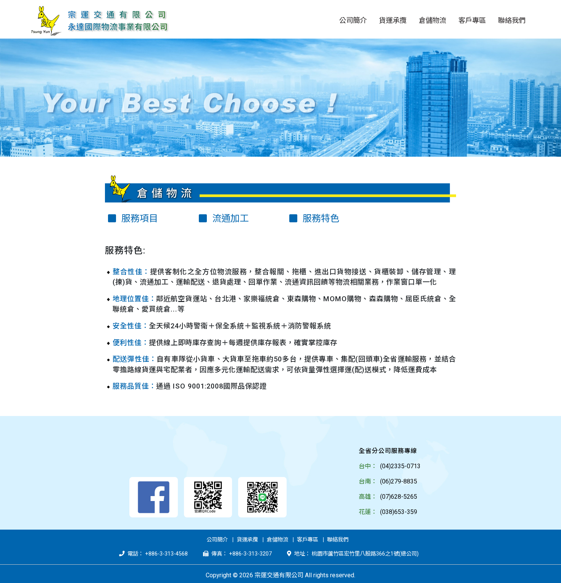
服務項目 (138, 218)
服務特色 (319, 218)
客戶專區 (307, 539)
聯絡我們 (337, 539)
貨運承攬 (247, 539)
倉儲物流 (277, 539)
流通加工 (229, 218)
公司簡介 (217, 539)
